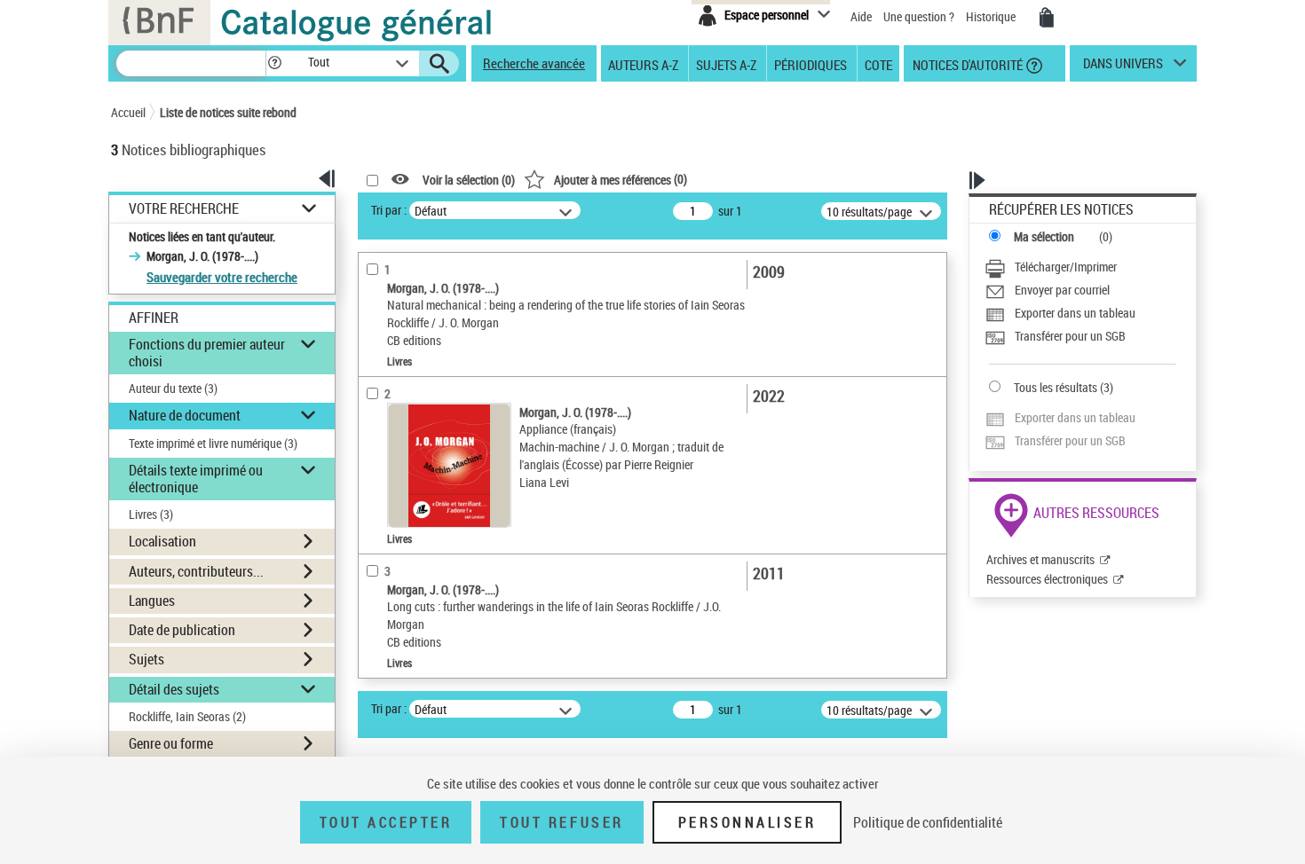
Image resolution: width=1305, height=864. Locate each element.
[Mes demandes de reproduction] (1046, 17)
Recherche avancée (534, 63)
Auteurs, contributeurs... (196, 571)
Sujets (146, 659)
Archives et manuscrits (1040, 559)
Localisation (162, 541)
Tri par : (389, 209)
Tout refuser (561, 822)
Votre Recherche (184, 209)
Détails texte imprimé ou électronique (196, 478)
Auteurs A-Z (643, 64)
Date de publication (182, 630)
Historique (992, 16)
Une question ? (920, 16)
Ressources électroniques (1047, 578)
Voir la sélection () (469, 179)
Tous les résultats (1055, 387)
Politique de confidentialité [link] (927, 822)
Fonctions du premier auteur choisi (207, 352)
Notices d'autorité (966, 64)
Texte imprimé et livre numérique (213, 443)
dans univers (1123, 67)
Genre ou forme (171, 743)
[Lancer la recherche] (439, 64)
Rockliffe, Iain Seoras (187, 716)
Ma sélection (1044, 236)
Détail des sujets (174, 689)
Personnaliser (747, 822)
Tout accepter (386, 822)
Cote (878, 64)
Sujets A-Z (726, 64)
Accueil (128, 112)
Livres (151, 514)
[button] (274, 63)
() (620, 178)
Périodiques (810, 64)
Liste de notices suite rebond (228, 112)
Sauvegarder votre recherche (221, 277)
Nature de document (185, 415)
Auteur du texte (173, 388)
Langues (152, 600)
